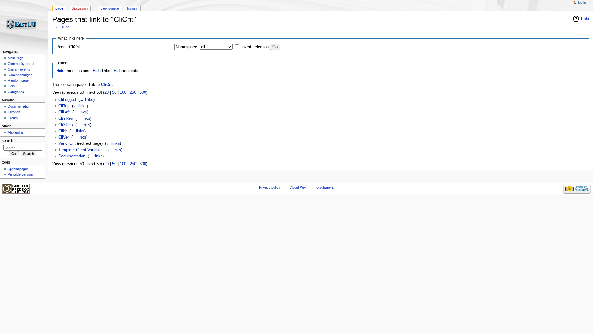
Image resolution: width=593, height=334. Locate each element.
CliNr (62, 131)
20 (106, 92)
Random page (18, 80)
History (132, 8)
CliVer (63, 137)
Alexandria (15, 132)
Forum (13, 118)
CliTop (63, 106)
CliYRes (65, 118)
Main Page (15, 58)
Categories (16, 92)
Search (7, 141)
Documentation (71, 156)
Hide (60, 71)
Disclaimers (325, 187)
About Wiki (298, 187)
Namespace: (187, 47)
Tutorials (14, 112)
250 (133, 92)
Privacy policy (269, 187)
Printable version (20, 174)
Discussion (80, 8)
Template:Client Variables (81, 150)
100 (123, 92)
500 (143, 92)
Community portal (21, 64)
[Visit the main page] (24, 24)
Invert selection (255, 47)
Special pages (18, 169)
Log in (582, 2)
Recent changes (20, 75)
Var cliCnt (67, 143)
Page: (61, 47)
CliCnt (64, 27)
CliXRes (65, 125)
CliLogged (67, 99)
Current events (19, 69)
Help (585, 19)
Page (59, 8)
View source (110, 8)
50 (114, 92)
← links (86, 99)
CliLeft (64, 112)
